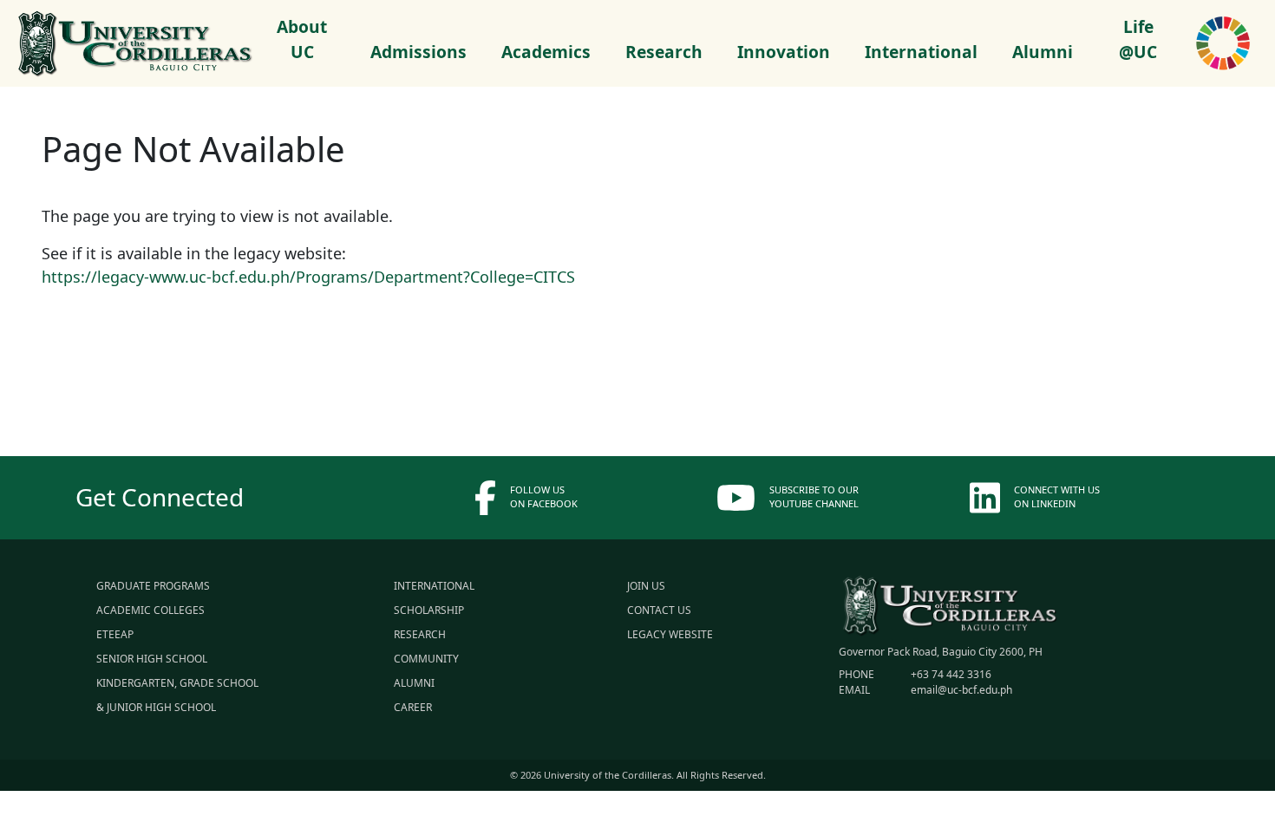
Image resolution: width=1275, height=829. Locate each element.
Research (420, 634)
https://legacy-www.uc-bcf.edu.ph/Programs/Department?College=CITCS (308, 276)
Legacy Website (670, 634)
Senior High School (151, 658)
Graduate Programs (153, 585)
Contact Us (659, 610)
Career (413, 707)
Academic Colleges (150, 610)
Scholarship (429, 610)
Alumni (414, 683)
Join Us (646, 585)
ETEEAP (115, 634)
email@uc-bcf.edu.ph (960, 689)
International (434, 585)
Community (426, 658)
